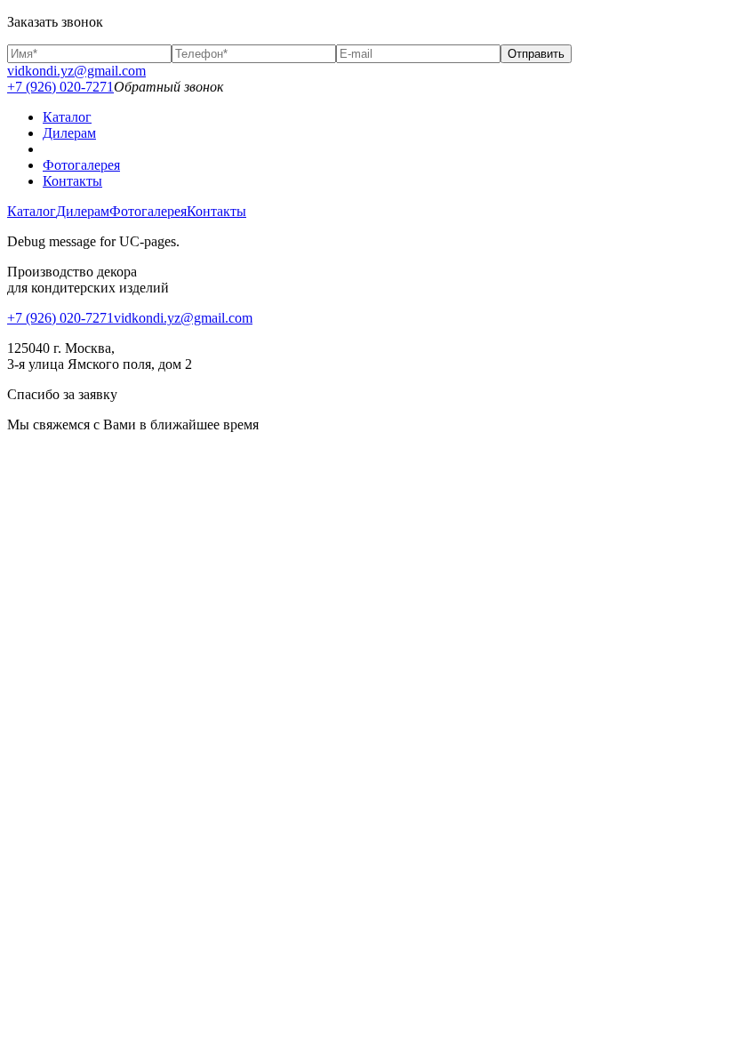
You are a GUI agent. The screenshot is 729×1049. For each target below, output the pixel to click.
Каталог (67, 116)
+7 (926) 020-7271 (60, 86)
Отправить (536, 53)
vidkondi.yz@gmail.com (76, 70)
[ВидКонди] (382, 149)
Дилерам (69, 132)
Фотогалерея (81, 164)
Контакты (72, 180)
